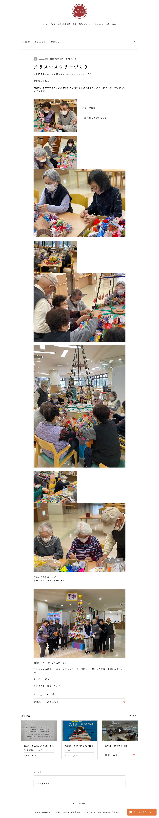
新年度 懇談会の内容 (116, 746)
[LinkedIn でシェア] (47, 694)
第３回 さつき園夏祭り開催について (79, 748)
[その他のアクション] (123, 59)
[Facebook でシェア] (35, 694)
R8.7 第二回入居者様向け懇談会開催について (39, 748)
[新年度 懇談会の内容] (120, 731)
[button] (135, 42)
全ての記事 (25, 42)
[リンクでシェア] (53, 694)
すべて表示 (133, 716)
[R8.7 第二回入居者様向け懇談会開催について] (39, 731)
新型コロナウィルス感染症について (49, 42)
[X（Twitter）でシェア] (41, 694)
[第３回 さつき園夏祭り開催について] (80, 731)
